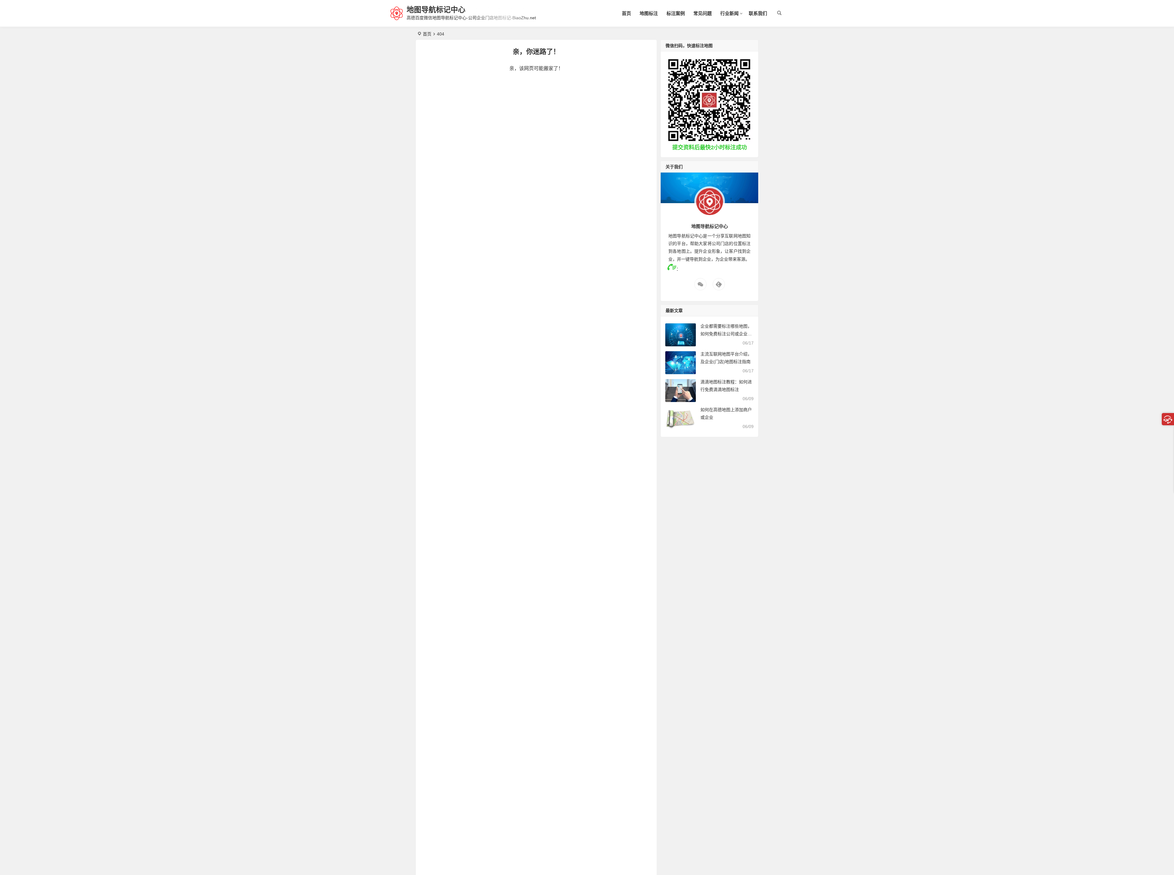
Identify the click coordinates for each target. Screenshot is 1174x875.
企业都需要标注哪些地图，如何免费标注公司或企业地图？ (726, 334)
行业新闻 (729, 13)
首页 (626, 13)
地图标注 (649, 13)
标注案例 (675, 13)
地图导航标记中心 (436, 10)
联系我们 (758, 13)
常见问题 (702, 13)
